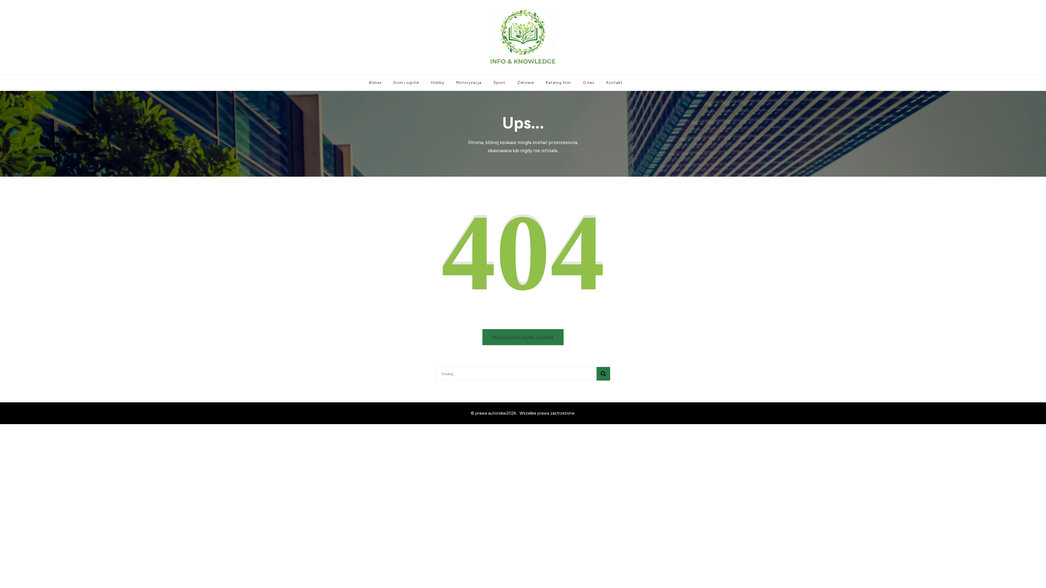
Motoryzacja (469, 82)
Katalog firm (558, 82)
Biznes (375, 82)
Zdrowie (525, 82)
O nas (588, 82)
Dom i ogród (406, 82)
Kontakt (614, 82)
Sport (499, 82)
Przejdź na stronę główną (523, 337)
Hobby (437, 82)
